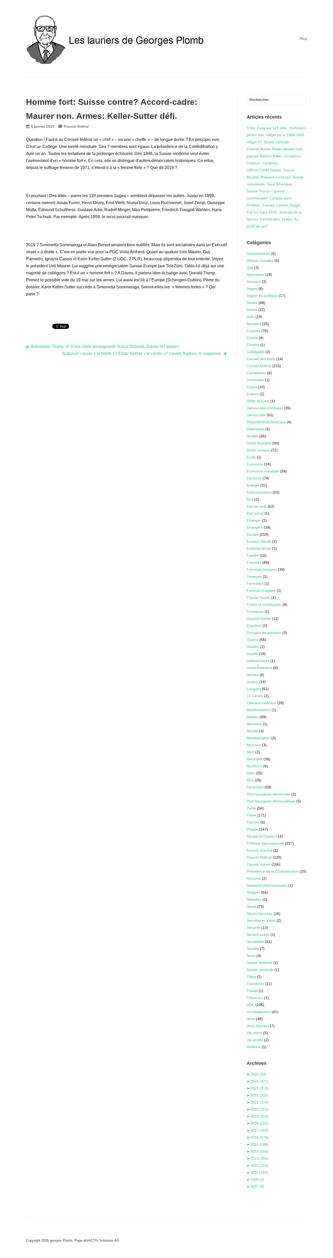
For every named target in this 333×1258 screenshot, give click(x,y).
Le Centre (255, 696)
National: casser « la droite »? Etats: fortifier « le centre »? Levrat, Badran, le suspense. (142, 353)
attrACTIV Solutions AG (101, 1240)
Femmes (254, 562)
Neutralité (254, 759)
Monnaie (254, 745)
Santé (251, 906)
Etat (250, 499)
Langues (254, 689)
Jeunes (253, 675)
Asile (250, 317)
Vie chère (254, 1033)
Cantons (253, 331)
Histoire (253, 647)
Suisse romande (260, 970)
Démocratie (256, 415)
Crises (252, 387)
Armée (252, 303)
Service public (258, 934)
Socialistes (255, 941)
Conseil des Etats (261, 359)
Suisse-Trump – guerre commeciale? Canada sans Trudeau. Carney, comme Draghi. (274, 198)
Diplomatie (255, 429)
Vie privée (255, 1040)
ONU (251, 773)
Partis (251, 808)
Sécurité (253, 927)
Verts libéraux (258, 1026)
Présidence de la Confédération (273, 871)
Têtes (251, 977)
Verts (251, 1019)
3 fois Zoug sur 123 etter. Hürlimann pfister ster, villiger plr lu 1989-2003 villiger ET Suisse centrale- (276, 135)
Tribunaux (255, 998)
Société (253, 948)
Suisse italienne (259, 963)
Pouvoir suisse (259, 864)
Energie (253, 485)
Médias (253, 717)
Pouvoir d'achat (259, 850)
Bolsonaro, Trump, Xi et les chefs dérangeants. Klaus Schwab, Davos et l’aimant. (105, 346)
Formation (255, 583)
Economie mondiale (263, 471)
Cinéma (253, 345)
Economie (255, 464)
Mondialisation (258, 738)
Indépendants (258, 661)
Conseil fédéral (259, 366)
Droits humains (259, 443)
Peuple (252, 829)
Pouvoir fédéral (76, 126)
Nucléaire (254, 766)
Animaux (254, 282)
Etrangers (255, 527)
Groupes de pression (264, 633)
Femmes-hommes (262, 569)
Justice (252, 682)
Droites (252, 436)
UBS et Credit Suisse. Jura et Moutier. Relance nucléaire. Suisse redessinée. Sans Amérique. (275, 177)
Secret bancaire (260, 913)
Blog (303, 38)
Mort (250, 752)
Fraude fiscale (258, 597)
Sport (251, 956)
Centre (252, 338)
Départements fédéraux (266, 422)
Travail (252, 991)
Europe (253, 534)
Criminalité (255, 380)
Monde (252, 731)
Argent (252, 289)
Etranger (254, 520)
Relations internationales (267, 885)
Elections (254, 478)
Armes (252, 310)
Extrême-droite (259, 548)
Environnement (259, 492)
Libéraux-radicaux (261, 703)
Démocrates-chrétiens (265, 408)
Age (250, 267)
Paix (250, 780)
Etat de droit (257, 506)
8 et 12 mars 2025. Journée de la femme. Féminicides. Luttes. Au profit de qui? (274, 219)
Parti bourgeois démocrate (268, 794)
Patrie (251, 815)
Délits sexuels (258, 401)
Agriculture (255, 275)
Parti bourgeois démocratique (271, 801)
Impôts (252, 654)
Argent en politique (262, 296)
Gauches (254, 626)
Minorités (254, 724)
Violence (254, 1047)
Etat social (255, 513)
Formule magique (261, 590)
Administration (258, 253)
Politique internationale (265, 843)
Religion (253, 892)
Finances (254, 576)
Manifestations (259, 710)
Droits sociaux (258, 450)
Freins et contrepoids (264, 604)
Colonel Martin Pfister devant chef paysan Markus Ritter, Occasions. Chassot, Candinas (274, 156)
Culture (253, 394)
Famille (253, 555)
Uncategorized (259, 1012)
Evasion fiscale (259, 541)
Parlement (255, 787)
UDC (250, 1005)
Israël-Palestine (259, 668)
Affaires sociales (260, 260)
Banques (254, 324)
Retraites (254, 899)
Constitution (256, 373)
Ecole (251, 457)
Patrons (253, 822)
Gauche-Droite (259, 619)
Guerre (252, 640)
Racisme (254, 878)
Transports (255, 984)
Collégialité (256, 352)
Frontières (255, 611)
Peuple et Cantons (262, 836)
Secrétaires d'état (261, 920)
